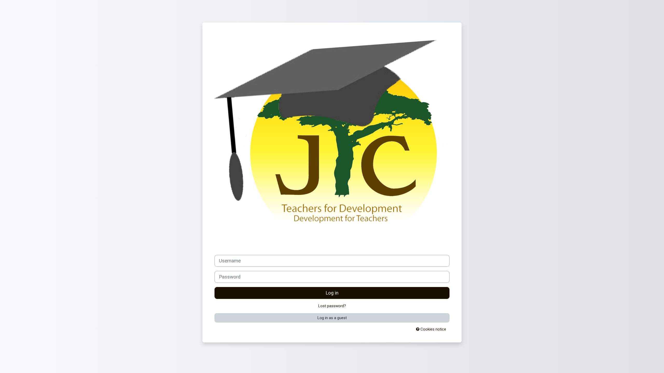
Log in (332, 293)
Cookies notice (432, 329)
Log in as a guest (332, 317)
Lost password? (332, 306)
